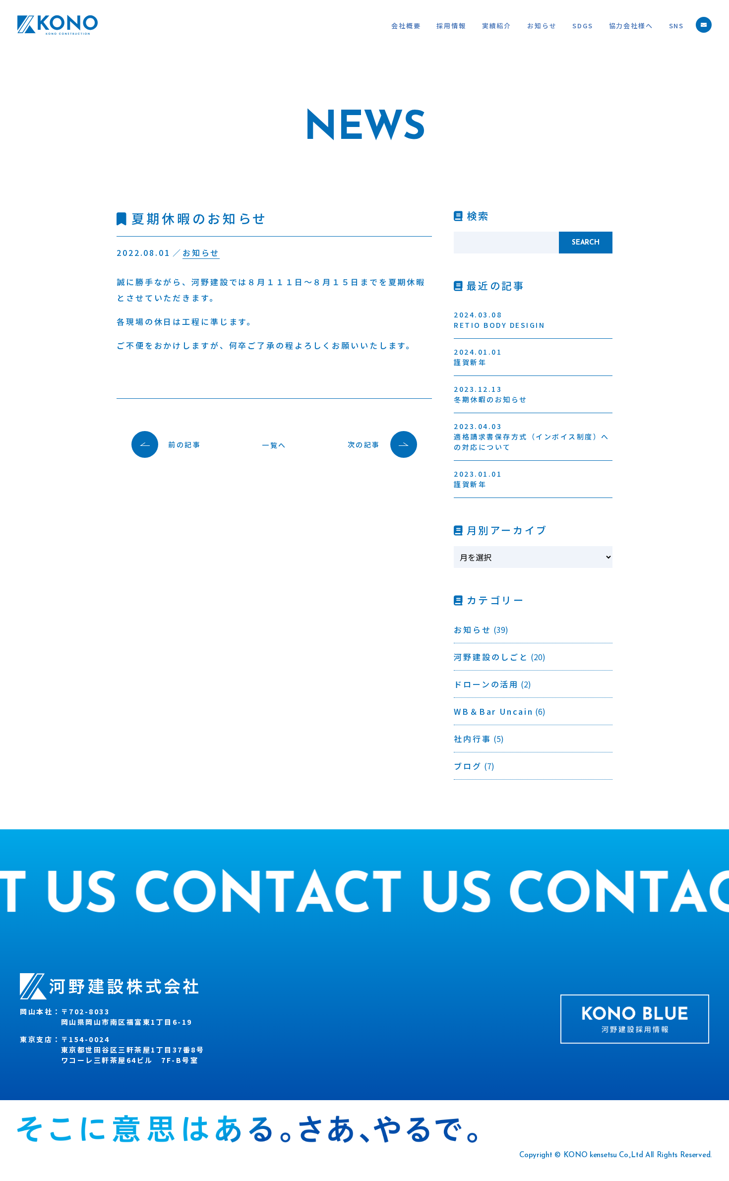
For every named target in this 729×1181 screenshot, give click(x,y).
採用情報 (451, 25)
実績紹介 (496, 25)
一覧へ (274, 445)
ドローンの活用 (486, 684)
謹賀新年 (478, 357)
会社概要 (406, 25)
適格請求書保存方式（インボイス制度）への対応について (531, 436)
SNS (676, 25)
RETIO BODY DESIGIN (499, 320)
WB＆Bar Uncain (493, 711)
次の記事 (364, 444)
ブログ (468, 766)
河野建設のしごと (491, 657)
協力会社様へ (631, 25)
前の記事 (184, 444)
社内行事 (472, 739)
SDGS (582, 25)
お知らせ (541, 25)
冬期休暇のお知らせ (491, 394)
